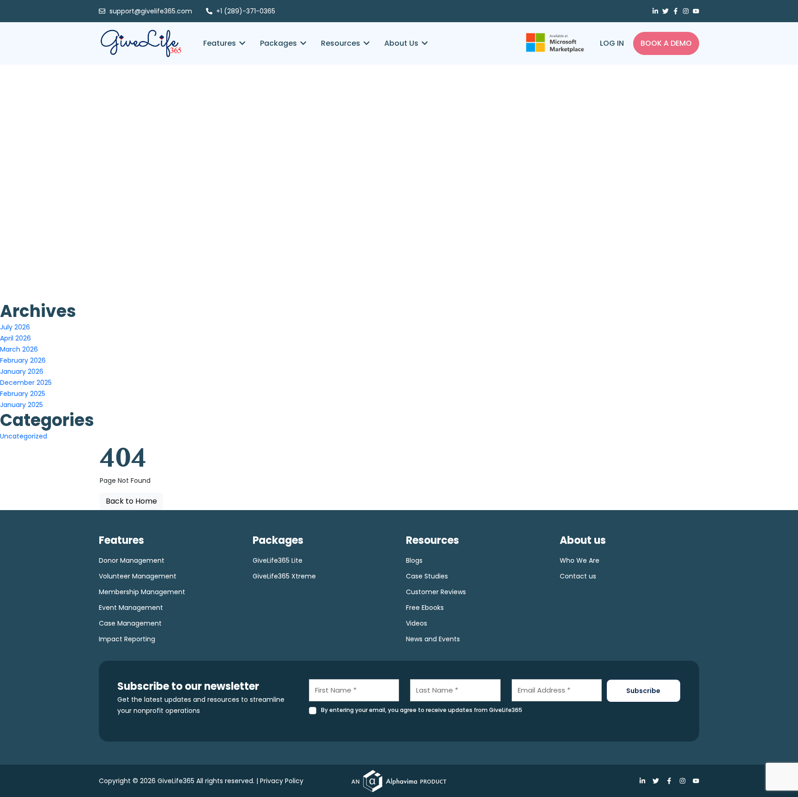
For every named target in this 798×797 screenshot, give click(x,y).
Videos (416, 623)
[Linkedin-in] (655, 11)
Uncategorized (23, 436)
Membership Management (142, 591)
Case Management (130, 623)
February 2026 (23, 360)
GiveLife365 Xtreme (284, 576)
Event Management (131, 607)
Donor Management (131, 560)
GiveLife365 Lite (277, 560)
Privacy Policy (281, 780)
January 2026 (21, 371)
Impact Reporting (127, 639)
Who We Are (579, 560)
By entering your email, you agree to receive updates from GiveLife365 (421, 710)
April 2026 (15, 338)
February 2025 (22, 393)
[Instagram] (686, 11)
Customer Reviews (436, 591)
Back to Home (131, 501)
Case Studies (427, 576)
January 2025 (21, 404)
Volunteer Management (137, 576)
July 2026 (15, 327)
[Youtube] (696, 11)
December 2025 (26, 382)
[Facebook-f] (675, 11)
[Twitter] (665, 11)
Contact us (578, 576)
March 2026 (19, 349)
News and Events (433, 639)
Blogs (414, 560)
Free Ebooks (425, 607)
